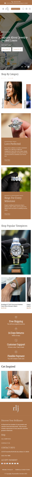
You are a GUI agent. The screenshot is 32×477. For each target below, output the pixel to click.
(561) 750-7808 (17, 1)
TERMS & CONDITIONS (22, 469)
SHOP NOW (16, 270)
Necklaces (2, 103)
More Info (5, 49)
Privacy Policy (7, 469)
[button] (23, 9)
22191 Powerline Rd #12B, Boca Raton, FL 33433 (17, 3)
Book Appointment (15, 8)
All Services (6, 439)
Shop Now (7, 160)
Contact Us (16, 49)
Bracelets (24, 104)
